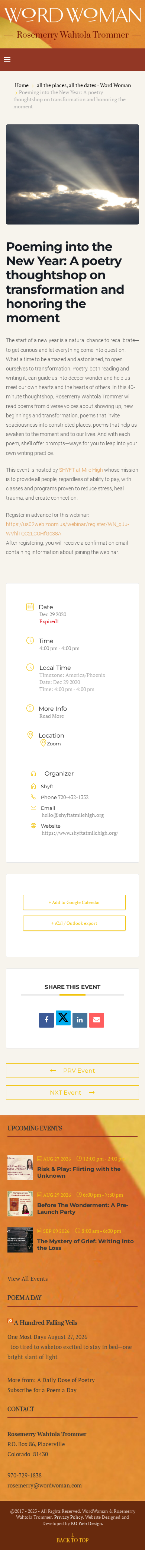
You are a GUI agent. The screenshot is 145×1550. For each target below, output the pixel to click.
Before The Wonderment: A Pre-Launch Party (82, 1208)
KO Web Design (86, 1523)
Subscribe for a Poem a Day (42, 1390)
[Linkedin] (79, 1020)
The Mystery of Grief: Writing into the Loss (85, 1244)
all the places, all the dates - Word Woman (84, 85)
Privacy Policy (68, 1517)
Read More (51, 715)
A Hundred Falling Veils (45, 1323)
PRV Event (79, 1070)
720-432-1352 (73, 797)
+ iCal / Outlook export (74, 923)
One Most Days (26, 1336)
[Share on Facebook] (46, 1020)
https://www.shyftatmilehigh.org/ (80, 832)
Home (22, 85)
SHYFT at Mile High (81, 470)
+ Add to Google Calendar (74, 902)
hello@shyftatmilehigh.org (73, 814)
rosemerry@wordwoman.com (44, 1485)
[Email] (96, 1020)
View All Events (27, 1278)
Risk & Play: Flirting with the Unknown (78, 1172)
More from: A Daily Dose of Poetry (51, 1380)
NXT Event (65, 1092)
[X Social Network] (63, 1017)
